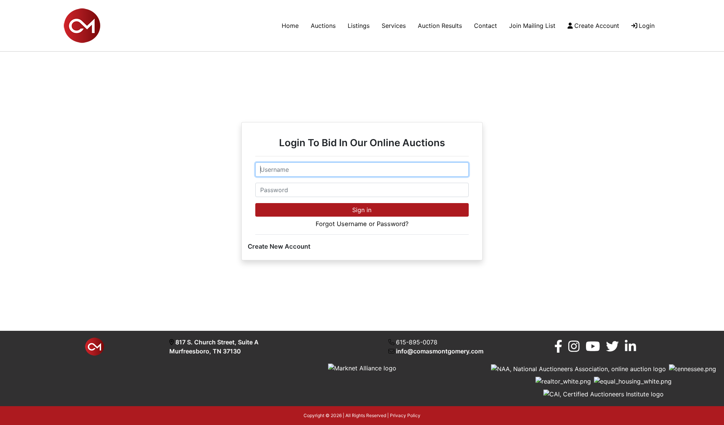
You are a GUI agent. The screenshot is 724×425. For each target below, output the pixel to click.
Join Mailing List (532, 25)
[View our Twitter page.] (612, 346)
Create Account (596, 25)
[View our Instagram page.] (574, 346)
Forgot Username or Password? (362, 224)
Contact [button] (485, 25)
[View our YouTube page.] (593, 346)
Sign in (361, 210)
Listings (359, 25)
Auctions (323, 25)
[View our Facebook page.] (558, 346)
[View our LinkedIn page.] (630, 346)
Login (647, 25)
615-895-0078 (416, 342)
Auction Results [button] (440, 25)
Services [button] (394, 25)
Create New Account (279, 246)
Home (290, 25)
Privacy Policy (405, 415)
